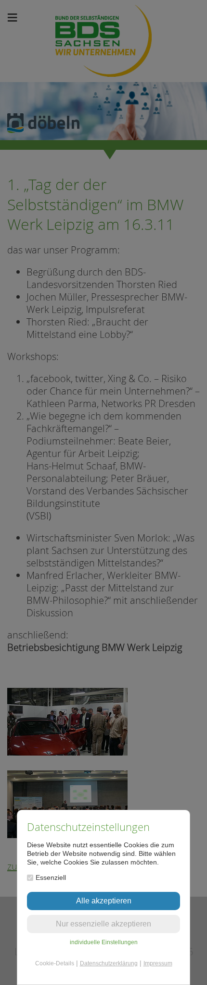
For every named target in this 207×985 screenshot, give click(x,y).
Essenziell (51, 877)
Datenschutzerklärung (109, 963)
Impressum (157, 963)
